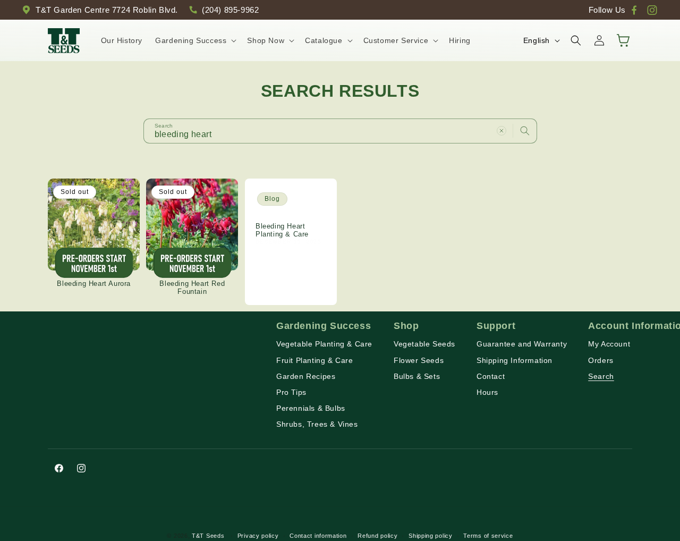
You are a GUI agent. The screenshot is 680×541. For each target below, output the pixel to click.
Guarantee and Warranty (522, 344)
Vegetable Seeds (424, 344)
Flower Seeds (419, 360)
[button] (195, 40)
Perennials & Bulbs (310, 408)
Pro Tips (291, 392)
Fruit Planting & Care (314, 360)
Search (601, 375)
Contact (491, 375)
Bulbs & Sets (417, 375)
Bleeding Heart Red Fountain (192, 288)
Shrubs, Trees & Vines (317, 424)
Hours (487, 392)
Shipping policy (431, 535)
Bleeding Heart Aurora (94, 284)
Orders (601, 360)
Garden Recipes (305, 375)
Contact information (318, 535)
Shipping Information (514, 360)
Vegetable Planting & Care (324, 344)
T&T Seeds (208, 535)
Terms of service (488, 535)
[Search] (525, 130)
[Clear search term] (501, 130)
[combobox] (340, 131)
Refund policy (377, 535)
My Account (609, 344)
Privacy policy (258, 535)
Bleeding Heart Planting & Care (282, 230)
